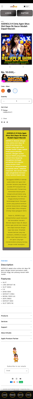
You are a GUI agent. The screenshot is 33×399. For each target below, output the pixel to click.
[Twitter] (5, 122)
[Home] (13, 6)
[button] (2, 6)
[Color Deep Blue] (9, 91)
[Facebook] (2, 122)
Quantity (4, 96)
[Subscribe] (26, 371)
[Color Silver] (15, 91)
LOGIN (8, 13)
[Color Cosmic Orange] (3, 91)
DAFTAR (25, 13)
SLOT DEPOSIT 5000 (14, 389)
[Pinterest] (7, 122)
